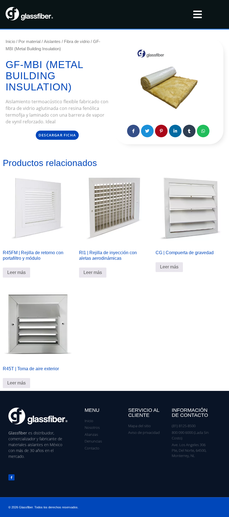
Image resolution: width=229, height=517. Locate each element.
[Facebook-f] (11, 477)
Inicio (10, 41)
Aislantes (52, 41)
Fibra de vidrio (77, 41)
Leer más (16, 272)
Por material (29, 41)
